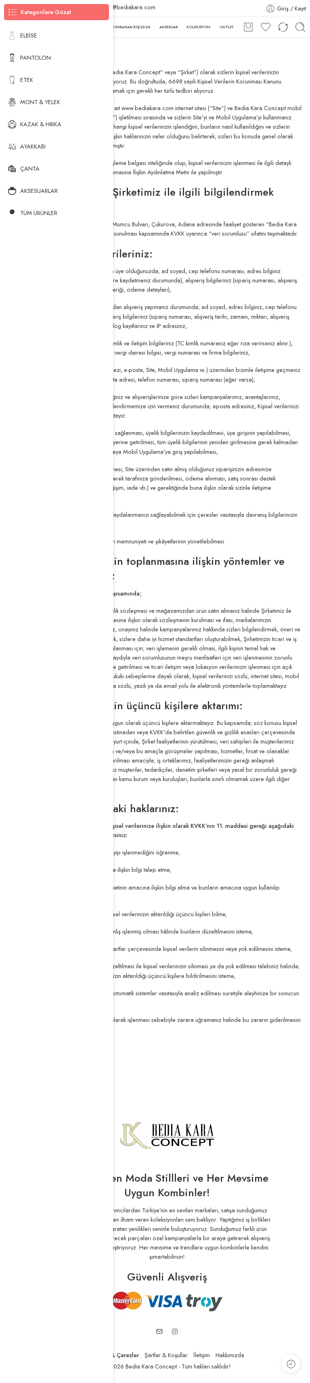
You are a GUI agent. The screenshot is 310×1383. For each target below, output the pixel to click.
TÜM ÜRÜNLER (38, 213)
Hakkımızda (230, 1355)
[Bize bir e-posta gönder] (159, 1331)
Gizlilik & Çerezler (114, 1355)
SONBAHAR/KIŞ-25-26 (130, 26)
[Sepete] (248, 27)
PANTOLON (35, 57)
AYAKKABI (33, 146)
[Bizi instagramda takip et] (174, 1331)
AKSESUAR (168, 26)
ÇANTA (30, 168)
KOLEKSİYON (198, 26)
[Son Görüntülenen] (291, 1364)
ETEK (26, 79)
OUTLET (227, 26)
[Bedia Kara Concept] (167, 1134)
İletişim (201, 1355)
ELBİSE (28, 35)
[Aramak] (300, 27)
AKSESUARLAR (39, 190)
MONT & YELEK (40, 102)
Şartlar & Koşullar (166, 1355)
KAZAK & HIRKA (40, 124)
